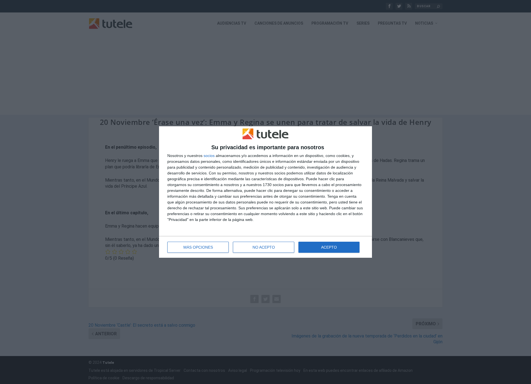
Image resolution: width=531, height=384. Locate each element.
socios (209, 156)
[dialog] (265, 192)
